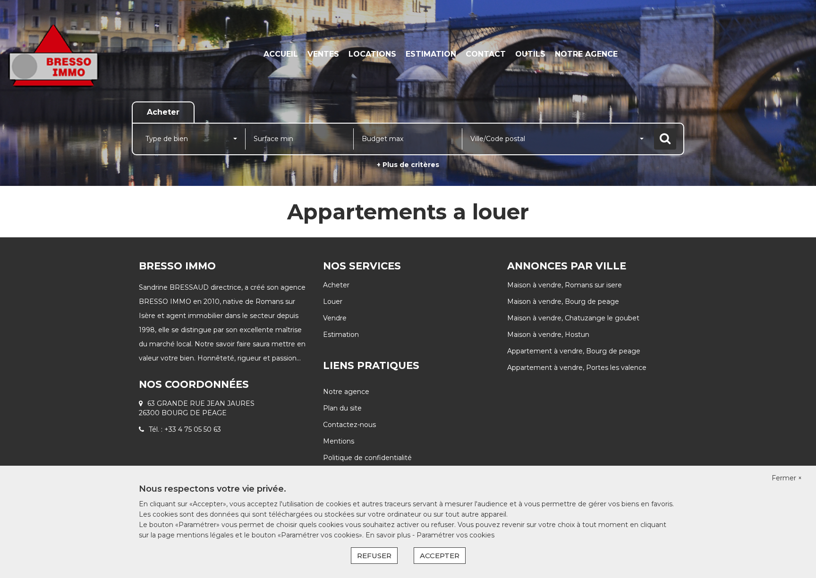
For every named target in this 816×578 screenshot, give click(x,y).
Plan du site (342, 408)
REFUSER (374, 555)
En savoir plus (389, 535)
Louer (332, 301)
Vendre (335, 318)
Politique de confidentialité (367, 457)
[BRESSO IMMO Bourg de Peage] (73, 54)
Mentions (338, 441)
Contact (486, 54)
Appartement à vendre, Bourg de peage (573, 351)
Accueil (281, 54)
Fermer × (787, 478)
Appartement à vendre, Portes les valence (576, 367)
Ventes (323, 54)
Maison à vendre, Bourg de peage (563, 301)
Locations (372, 54)
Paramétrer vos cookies (455, 535)
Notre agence (586, 54)
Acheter (336, 285)
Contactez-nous (349, 424)
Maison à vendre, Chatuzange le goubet (573, 318)
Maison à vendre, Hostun (548, 334)
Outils (530, 54)
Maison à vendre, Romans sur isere (564, 285)
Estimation (431, 54)
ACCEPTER (439, 555)
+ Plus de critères (408, 164)
